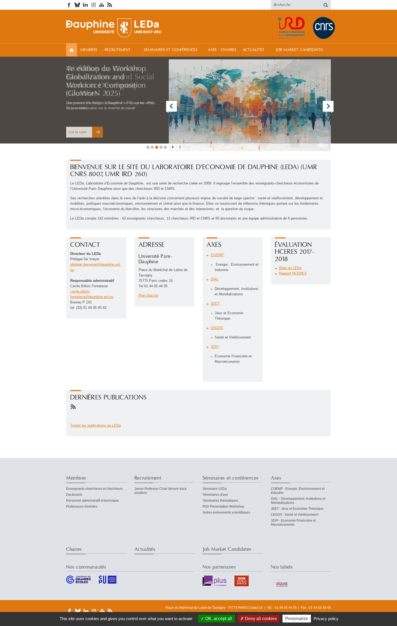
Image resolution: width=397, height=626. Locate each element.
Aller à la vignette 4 (161, 147)
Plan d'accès (149, 295)
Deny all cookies (260, 618)
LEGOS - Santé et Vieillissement (294, 514)
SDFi (214, 347)
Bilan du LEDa (290, 268)
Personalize (296, 618)
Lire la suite (78, 132)
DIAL (214, 279)
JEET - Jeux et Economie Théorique (297, 509)
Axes (212, 49)
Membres (88, 49)
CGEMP (217, 255)
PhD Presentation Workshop (223, 506)
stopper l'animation (180, 147)
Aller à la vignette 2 (152, 147)
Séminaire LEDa (215, 489)
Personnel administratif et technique (92, 500)
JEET (215, 304)
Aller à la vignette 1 (148, 147)
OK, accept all (218, 618)
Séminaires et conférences (171, 49)
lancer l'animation (173, 147)
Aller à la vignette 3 (156, 147)
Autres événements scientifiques (226, 512)
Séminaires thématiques (220, 500)
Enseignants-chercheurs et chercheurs (94, 489)
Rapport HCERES (293, 273)
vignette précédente (171, 107)
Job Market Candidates (299, 49)
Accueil (71, 49)
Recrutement (118, 49)
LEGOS (217, 328)
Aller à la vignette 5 (165, 147)
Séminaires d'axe (215, 495)
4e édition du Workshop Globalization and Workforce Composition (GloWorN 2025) (106, 81)
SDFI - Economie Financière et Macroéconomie (293, 522)
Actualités (253, 49)
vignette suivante (328, 107)
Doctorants (74, 495)
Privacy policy (326, 618)
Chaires (229, 49)
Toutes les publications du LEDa (95, 425)
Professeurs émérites (81, 506)
